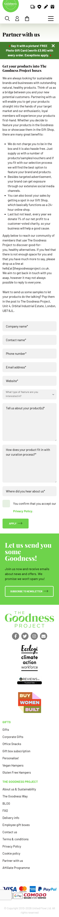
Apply (12, 523)
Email (43, 636)
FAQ (5, 810)
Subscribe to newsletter (26, 591)
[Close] (53, 46)
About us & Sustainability (19, 789)
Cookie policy (11, 853)
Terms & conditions (15, 839)
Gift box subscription (16, 751)
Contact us (9, 832)
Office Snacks (11, 744)
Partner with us (12, 860)
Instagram (34, 636)
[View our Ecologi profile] (29, 658)
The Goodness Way (15, 796)
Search (7, 18)
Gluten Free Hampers (16, 772)
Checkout (27, 18)
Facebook (15, 636)
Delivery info (10, 818)
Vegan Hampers (12, 765)
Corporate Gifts (12, 737)
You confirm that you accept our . (34, 507)
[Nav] (51, 18)
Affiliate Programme (16, 868)
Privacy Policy (22, 511)
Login (17, 18)
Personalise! (10, 758)
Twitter (25, 636)
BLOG (6, 803)
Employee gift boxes (16, 825)
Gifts (5, 729)
